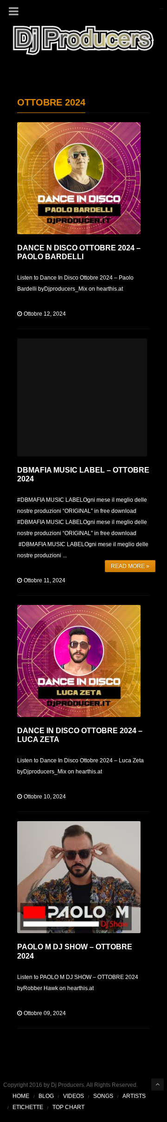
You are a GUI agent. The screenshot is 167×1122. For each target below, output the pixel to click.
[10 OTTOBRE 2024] (79, 661)
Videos (73, 1096)
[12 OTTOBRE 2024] (79, 178)
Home (21, 1096)
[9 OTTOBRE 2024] (79, 877)
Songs (103, 1096)
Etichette (28, 1107)
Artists (134, 1096)
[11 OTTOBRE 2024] (82, 397)
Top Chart (68, 1107)
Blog (46, 1096)
